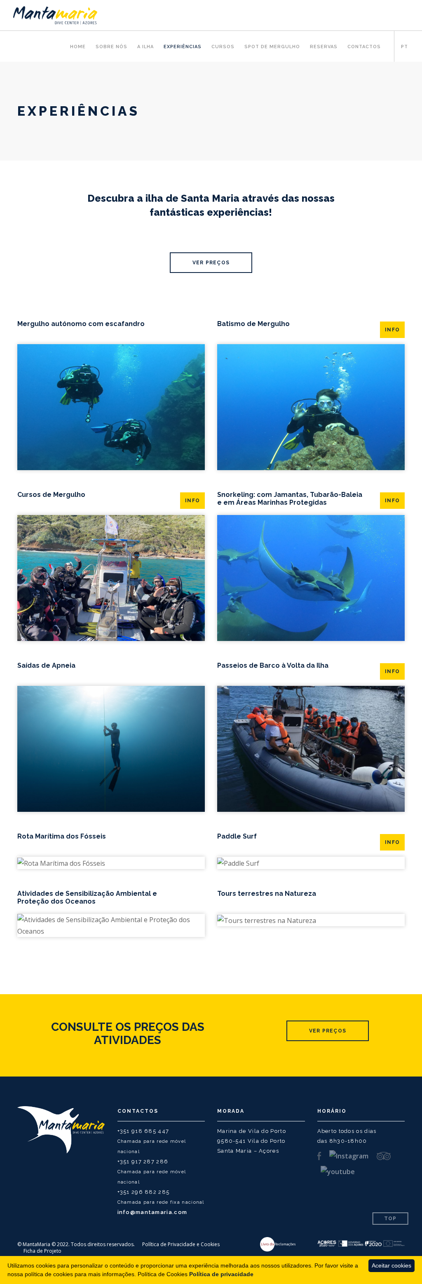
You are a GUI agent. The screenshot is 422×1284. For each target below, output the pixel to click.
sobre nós (111, 46)
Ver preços (211, 263)
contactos (364, 46)
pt (404, 46)
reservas (324, 46)
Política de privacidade (221, 1274)
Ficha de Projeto (42, 1250)
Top (390, 1218)
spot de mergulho (272, 46)
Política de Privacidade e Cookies (181, 1244)
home (78, 46)
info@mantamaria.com (152, 1212)
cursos (222, 46)
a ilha (145, 46)
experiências (183, 46)
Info (392, 330)
